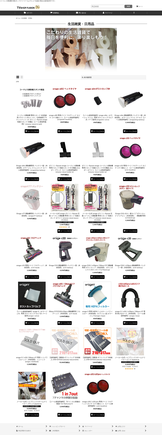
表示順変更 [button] (88, 77)
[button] (134, 13)
